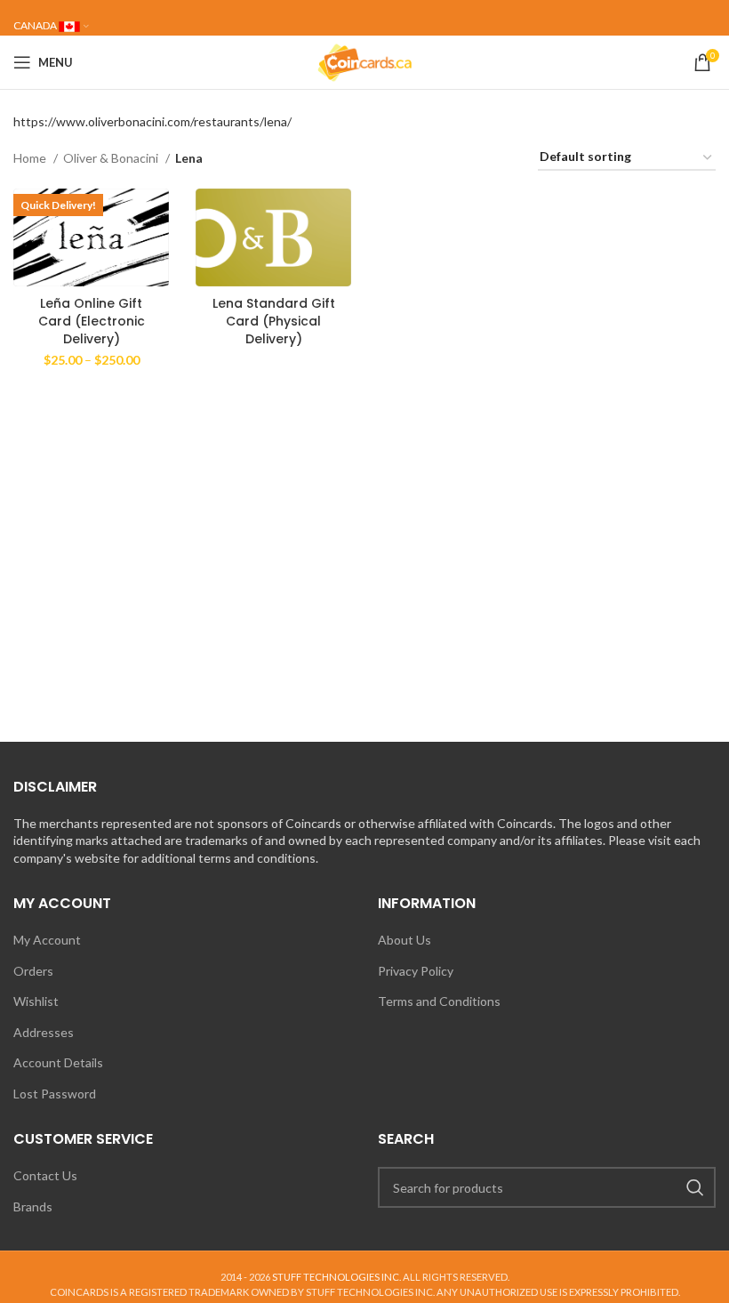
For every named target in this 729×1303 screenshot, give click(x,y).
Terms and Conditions (439, 1001)
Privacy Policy (415, 970)
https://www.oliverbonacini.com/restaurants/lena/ (152, 121)
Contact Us (45, 1175)
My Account (47, 939)
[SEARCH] (695, 1187)
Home (31, 157)
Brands (32, 1206)
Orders (33, 970)
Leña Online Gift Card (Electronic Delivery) (91, 320)
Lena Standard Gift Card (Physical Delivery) (273, 320)
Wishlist (36, 1001)
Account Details (58, 1062)
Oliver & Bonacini (112, 157)
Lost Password (54, 1093)
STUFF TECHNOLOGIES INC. (336, 1277)
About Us (404, 939)
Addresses (43, 1032)
